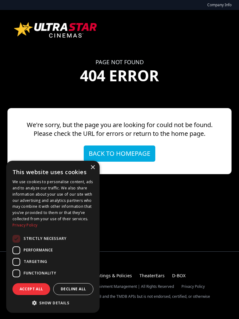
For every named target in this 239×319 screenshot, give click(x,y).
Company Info (219, 4)
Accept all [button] (31, 289)
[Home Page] (56, 30)
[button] (52, 303)
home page (187, 133)
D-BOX (178, 276)
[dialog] (53, 237)
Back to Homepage (119, 153)
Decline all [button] (73, 289)
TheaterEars (152, 276)
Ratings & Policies (113, 276)
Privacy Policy (193, 286)
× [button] (92, 167)
